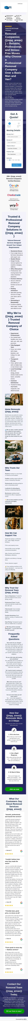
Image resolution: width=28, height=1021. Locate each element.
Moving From (10, 134)
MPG (25, 1019)
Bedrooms (9, 158)
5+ (19, 160)
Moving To (10, 140)
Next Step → (16, 165)
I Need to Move (11, 145)
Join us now (14, 789)
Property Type (10, 151)
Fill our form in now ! (14, 1011)
